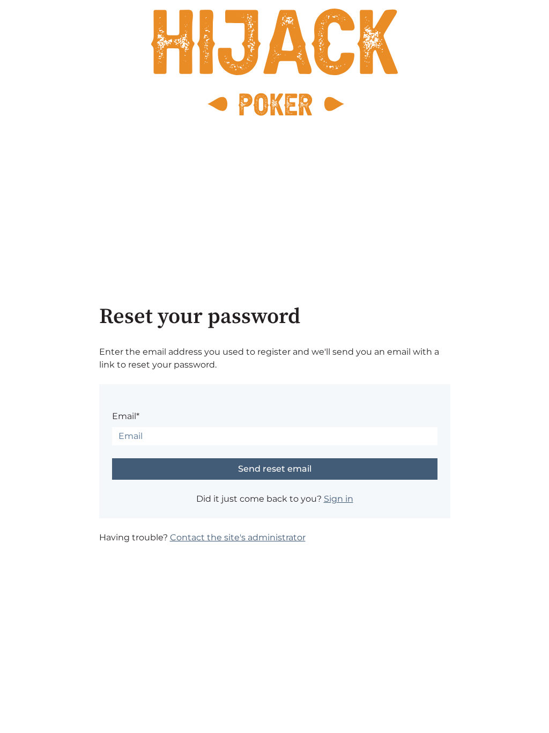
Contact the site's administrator (238, 537)
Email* (125, 416)
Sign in (338, 499)
